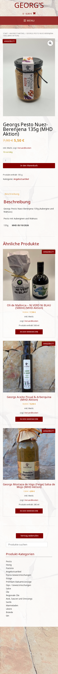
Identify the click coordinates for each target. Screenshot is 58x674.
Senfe (8, 602)
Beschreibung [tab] (12, 193)
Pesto (9, 561)
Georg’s (29, 5)
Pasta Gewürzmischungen (18, 575)
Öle (7, 591)
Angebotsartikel (17, 33)
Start (5, 33)
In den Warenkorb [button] (29, 331)
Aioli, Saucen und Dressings (19, 598)
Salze (8, 588)
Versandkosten (24, 148)
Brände (9, 612)
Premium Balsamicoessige (19, 581)
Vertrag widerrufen (30, 535)
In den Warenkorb (29, 165)
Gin (7, 615)
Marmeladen (12, 605)
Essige (9, 578)
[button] (50, 43)
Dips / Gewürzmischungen (18, 585)
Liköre (9, 608)
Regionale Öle (12, 595)
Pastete (10, 568)
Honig (9, 564)
